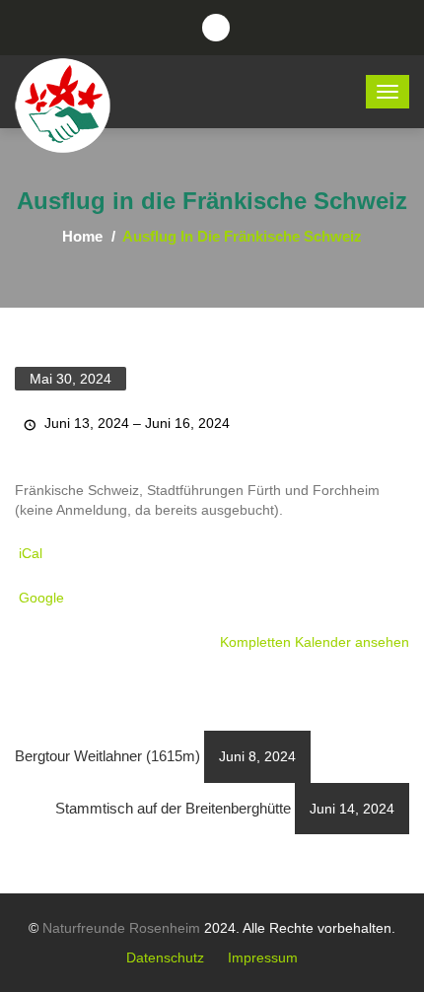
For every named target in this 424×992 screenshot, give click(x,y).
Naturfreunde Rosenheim (121, 928)
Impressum (263, 957)
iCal (30, 553)
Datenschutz (165, 957)
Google (41, 597)
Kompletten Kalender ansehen (314, 642)
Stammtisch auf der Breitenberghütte (224, 808)
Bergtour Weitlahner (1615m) (155, 755)
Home (82, 236)
